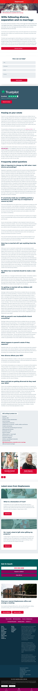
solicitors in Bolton (27, 627)
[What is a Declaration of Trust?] (19, 493)
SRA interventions (17, 618)
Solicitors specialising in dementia (10, 439)
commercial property (24, 639)
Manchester (13, 629)
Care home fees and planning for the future (12, 427)
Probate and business (7, 426)
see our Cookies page (32, 682)
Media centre (4, 635)
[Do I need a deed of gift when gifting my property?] (19, 524)
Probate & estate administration (9, 419)
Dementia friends (6, 440)
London (12, 627)
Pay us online (8, 618)
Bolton (12, 626)
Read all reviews (6, 101)
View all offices (6, 612)
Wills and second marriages (8, 443)
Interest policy (22, 669)
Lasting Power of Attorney (8, 422)
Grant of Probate (6, 421)
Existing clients (21, 621)
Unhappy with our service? (25, 670)
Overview (4, 416)
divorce (24, 635)
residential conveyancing (31, 635)
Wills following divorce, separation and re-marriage (12, 12)
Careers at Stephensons (27, 618)
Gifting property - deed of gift (9, 434)
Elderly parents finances (7, 429)
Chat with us (19, 575)
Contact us (28, 621)
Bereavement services (7, 435)
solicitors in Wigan (28, 630)
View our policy (33, 661)
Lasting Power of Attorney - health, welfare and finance (15, 424)
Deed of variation (6, 432)
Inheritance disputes (7, 437)
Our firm (3, 634)
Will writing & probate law (15, 11)
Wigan (12, 631)
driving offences (26, 634)
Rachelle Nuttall (10, 471)
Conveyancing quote (12, 621)
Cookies (21, 677)
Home (3, 11)
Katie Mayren (28, 471)
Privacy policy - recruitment (25, 674)
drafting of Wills (29, 129)
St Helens (13, 630)
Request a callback (19, 571)
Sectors (2, 630)
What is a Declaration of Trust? (15, 502)
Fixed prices (3, 631)
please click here (13, 683)
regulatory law (29, 638)
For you (7, 11)
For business (4, 629)
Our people (3, 633)
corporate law (25, 638)
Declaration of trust (6, 430)
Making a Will (5, 417)
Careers (2, 637)
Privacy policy (22, 673)
